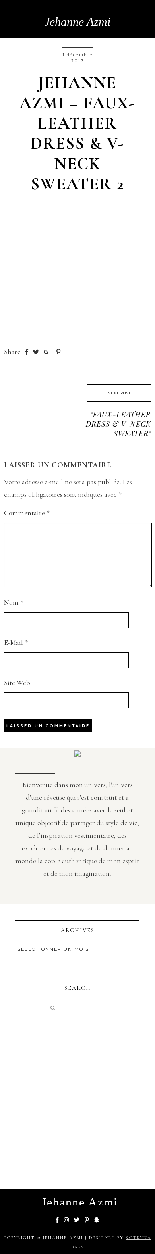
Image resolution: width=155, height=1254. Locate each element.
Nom (13, 602)
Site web (17, 683)
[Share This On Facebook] (27, 351)
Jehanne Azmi (77, 21)
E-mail (16, 642)
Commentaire (27, 513)
